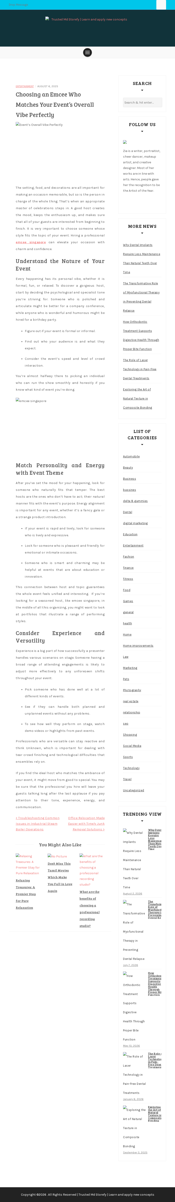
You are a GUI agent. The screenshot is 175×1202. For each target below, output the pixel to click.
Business (129, 478)
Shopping (130, 734)
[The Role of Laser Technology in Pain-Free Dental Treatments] (134, 1075)
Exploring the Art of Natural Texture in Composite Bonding (137, 398)
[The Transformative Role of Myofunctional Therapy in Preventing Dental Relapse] (134, 932)
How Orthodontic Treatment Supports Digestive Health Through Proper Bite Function (141, 335)
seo (126, 723)
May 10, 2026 (131, 1045)
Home (127, 634)
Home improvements (138, 645)
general (128, 612)
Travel (127, 779)
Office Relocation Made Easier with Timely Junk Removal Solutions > (86, 823)
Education (130, 534)
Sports (128, 757)
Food (126, 590)
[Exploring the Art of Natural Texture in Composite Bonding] (134, 1128)
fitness (128, 579)
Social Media (132, 746)
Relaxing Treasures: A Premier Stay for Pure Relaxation (26, 894)
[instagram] (146, 201)
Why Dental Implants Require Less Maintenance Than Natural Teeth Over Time (141, 258)
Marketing (130, 668)
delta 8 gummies (135, 501)
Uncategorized (133, 790)
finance (128, 567)
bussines (129, 490)
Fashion (128, 556)
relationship (131, 712)
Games (128, 601)
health (127, 623)
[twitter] (137, 201)
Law (126, 656)
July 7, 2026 (130, 965)
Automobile (131, 456)
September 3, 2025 (135, 1152)
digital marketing (135, 523)
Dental (127, 512)
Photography (132, 690)
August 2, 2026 (132, 893)
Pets (126, 679)
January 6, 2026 (133, 1099)
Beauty (128, 467)
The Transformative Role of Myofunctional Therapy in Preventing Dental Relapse (141, 297)
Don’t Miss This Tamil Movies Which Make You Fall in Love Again (60, 877)
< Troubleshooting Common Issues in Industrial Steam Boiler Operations (37, 823)
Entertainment (25, 86)
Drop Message (18, 4)
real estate (131, 701)
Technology (131, 768)
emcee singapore (31, 242)
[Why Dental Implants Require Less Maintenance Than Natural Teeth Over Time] (134, 860)
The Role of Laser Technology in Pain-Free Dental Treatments (140, 369)
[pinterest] (154, 201)
